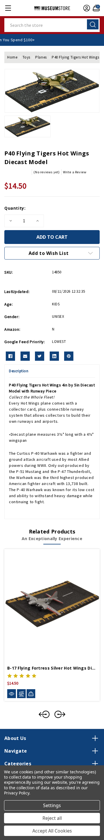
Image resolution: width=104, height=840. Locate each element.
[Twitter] (39, 356)
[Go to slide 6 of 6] (44, 714)
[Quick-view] (11, 693)
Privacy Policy (16, 793)
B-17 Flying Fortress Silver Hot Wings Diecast (52, 668)
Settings (52, 805)
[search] (93, 24)
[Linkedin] (54, 356)
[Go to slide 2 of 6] (60, 714)
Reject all (52, 818)
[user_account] (86, 8)
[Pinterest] (68, 356)
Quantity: (14, 208)
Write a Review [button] (74, 172)
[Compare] (21, 693)
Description (19, 371)
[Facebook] (10, 356)
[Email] (25, 356)
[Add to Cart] (31, 693)
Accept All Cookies (52, 831)
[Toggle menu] (8, 8)
